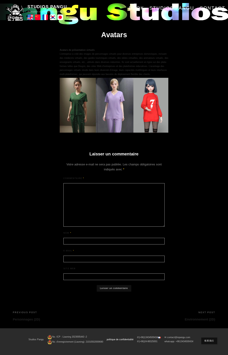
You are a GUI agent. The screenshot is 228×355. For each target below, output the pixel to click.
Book (136, 8)
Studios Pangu (47, 6)
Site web (69, 268)
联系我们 (209, 341)
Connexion (71, 17)
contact (212, 8)
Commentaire (73, 178)
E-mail (68, 251)
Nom (67, 233)
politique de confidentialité (120, 339)
